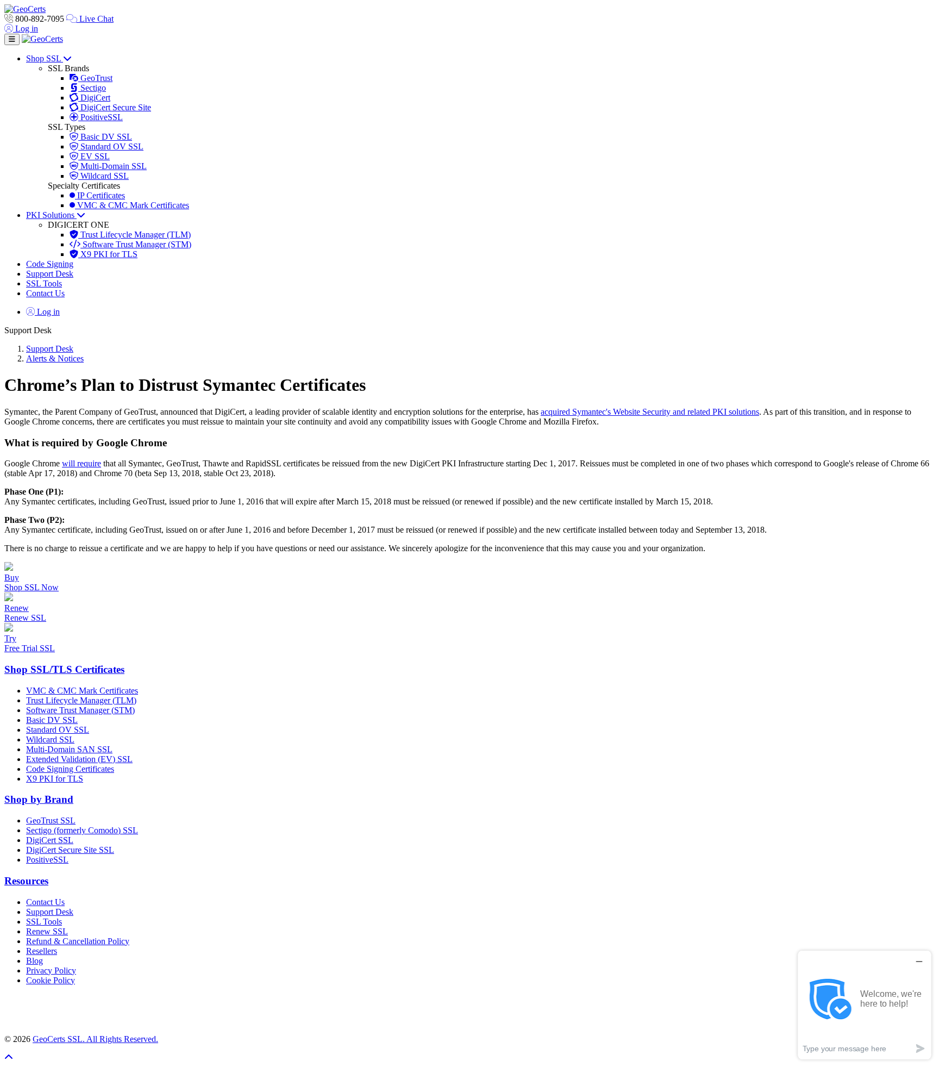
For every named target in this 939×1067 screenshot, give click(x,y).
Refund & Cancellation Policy (77, 941)
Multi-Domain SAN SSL (69, 749)
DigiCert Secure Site (114, 107)
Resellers (41, 951)
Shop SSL (44, 58)
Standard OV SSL (110, 146)
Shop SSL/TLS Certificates (64, 669)
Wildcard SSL (103, 175)
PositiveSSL (100, 117)
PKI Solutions (51, 215)
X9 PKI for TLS (107, 254)
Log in (25, 28)
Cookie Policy (50, 980)
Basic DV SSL (105, 136)
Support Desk (49, 273)
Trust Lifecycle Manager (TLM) (134, 234)
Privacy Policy (51, 970)
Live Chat (95, 18)
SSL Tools (44, 283)
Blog (34, 960)
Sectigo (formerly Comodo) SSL (82, 830)
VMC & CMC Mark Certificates (132, 205)
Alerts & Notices (55, 358)
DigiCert (94, 97)
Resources (26, 881)
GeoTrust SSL (51, 820)
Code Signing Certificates (70, 768)
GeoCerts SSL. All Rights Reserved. (95, 1039)
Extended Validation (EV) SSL (79, 759)
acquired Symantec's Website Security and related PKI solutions (650, 411)
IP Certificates (100, 195)
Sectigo (92, 87)
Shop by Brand (38, 799)
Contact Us (45, 293)
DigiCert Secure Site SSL (70, 849)
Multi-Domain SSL (112, 166)
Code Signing (49, 264)
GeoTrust (95, 78)
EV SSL (94, 156)
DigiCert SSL (49, 840)
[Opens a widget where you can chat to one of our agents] (864, 1004)
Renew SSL (47, 931)
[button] (469, 1010)
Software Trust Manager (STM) (135, 244)
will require (81, 463)
